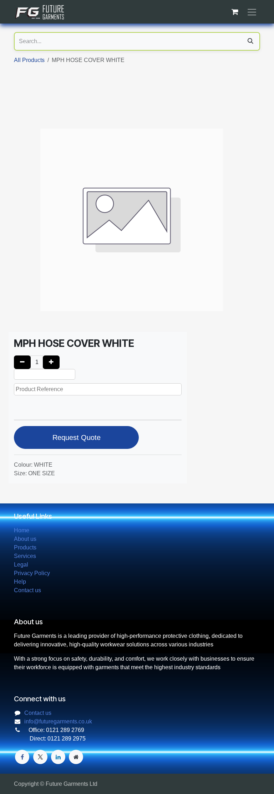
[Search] (250, 41)
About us (25, 539)
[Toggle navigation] (252, 11)
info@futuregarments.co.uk (58, 721)
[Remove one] (22, 362)
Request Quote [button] (76, 437)
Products (25, 547)
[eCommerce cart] (234, 11)
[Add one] (51, 362)
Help (20, 582)
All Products (29, 60)
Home (21, 530)
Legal (21, 565)
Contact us (27, 590)
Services (25, 556)
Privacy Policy (32, 573)
